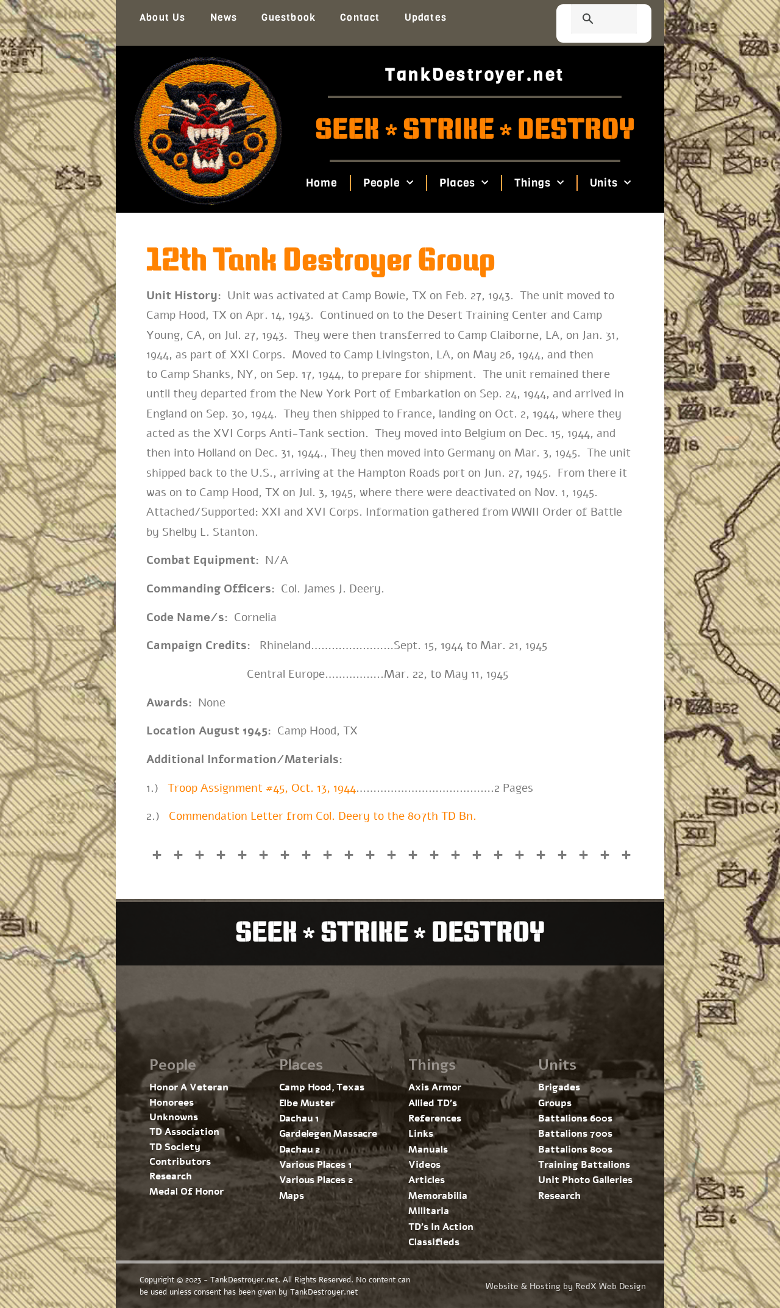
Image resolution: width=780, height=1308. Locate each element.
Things (532, 183)
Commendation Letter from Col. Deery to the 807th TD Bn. (323, 816)
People (381, 183)
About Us (163, 17)
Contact (360, 17)
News (224, 17)
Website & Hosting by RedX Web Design (566, 1286)
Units (603, 183)
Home (322, 183)
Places (457, 183)
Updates (426, 17)
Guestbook (288, 17)
